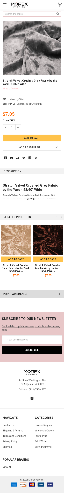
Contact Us (9, 425)
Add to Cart (16, 259)
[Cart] (61, 4)
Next (61, 217)
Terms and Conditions (14, 436)
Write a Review (11, 88)
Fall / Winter (41, 441)
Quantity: (9, 120)
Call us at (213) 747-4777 (32, 389)
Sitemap (7, 446)
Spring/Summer (43, 446)
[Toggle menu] (4, 4)
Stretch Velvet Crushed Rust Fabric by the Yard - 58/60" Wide (48, 268)
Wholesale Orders (44, 430)
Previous (57, 217)
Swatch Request (44, 425)
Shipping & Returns (13, 430)
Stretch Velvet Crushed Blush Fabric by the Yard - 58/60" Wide (16, 268)
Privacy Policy (10, 441)
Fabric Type (41, 436)
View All (7, 467)
